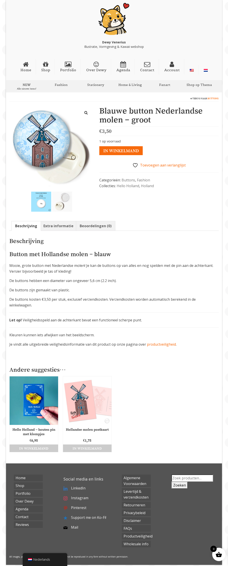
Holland (147, 185)
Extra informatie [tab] (58, 225)
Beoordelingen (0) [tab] (96, 225)
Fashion (143, 180)
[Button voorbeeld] (62, 201)
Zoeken (179, 485)
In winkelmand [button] (33, 448)
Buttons (213, 98)
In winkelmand (121, 150)
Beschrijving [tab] (26, 225)
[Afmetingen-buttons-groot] (41, 201)
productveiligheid (161, 344)
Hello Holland (128, 185)
